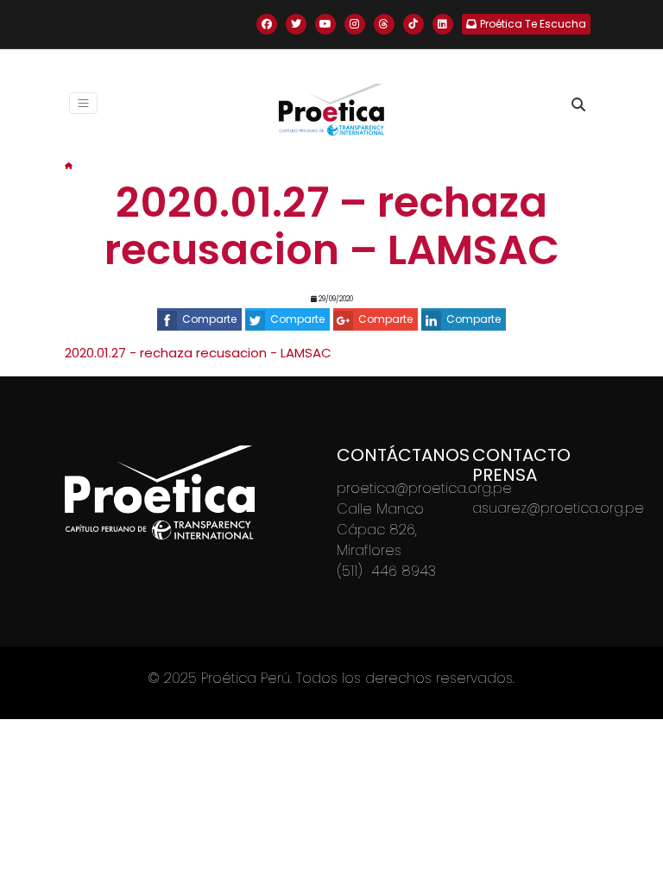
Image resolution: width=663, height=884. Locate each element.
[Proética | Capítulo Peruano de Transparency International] (331, 110)
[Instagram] (354, 24)
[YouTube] (325, 24)
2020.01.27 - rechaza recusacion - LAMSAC (198, 353)
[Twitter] (296, 24)
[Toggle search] (578, 104)
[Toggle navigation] (83, 103)
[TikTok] (413, 24)
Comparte (209, 319)
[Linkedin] (443, 24)
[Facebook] (266, 24)
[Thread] (384, 24)
